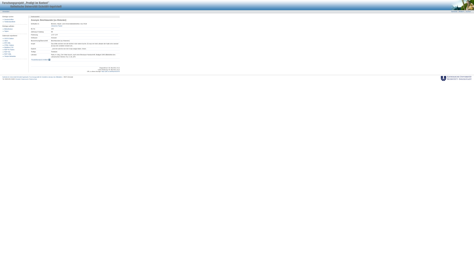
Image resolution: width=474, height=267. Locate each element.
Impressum (24, 79)
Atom (6, 41)
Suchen (468, 11)
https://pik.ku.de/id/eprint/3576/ (110, 71)
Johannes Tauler (56, 26)
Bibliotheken (8, 29)
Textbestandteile (9, 22)
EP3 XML (7, 43)
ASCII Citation (9, 38)
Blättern (461, 11)
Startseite (454, 11)
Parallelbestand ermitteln (40, 60)
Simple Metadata (10, 56)
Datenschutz (33, 79)
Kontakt (18, 79)
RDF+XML (7, 54)
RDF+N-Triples (9, 50)
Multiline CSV (8, 47)
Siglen (6, 31)
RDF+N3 (7, 52)
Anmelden (5, 11)
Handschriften (9, 19)
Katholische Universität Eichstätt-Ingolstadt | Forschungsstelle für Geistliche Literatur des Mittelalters (32, 77)
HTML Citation (9, 45)
